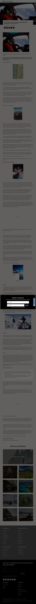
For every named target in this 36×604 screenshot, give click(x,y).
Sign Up (26, 305)
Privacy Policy (23, 307)
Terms (19, 307)
